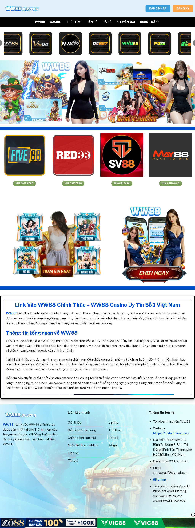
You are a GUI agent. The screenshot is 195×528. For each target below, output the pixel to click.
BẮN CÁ (92, 22)
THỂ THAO (74, 22)
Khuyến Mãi (126, 22)
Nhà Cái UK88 (25, 183)
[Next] (186, 92)
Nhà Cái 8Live (172, 183)
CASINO (55, 22)
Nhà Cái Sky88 (74, 183)
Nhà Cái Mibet (122, 183)
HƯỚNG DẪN (149, 22)
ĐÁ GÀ (107, 22)
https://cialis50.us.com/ (171, 433)
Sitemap (159, 479)
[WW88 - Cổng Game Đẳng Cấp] (22, 8)
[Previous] (8, 92)
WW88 (40, 22)
